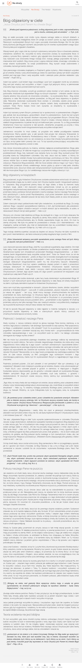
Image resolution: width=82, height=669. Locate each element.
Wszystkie (25, 10)
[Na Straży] (12, 3)
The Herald (46, 10)
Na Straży (35, 10)
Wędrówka (56, 10)
